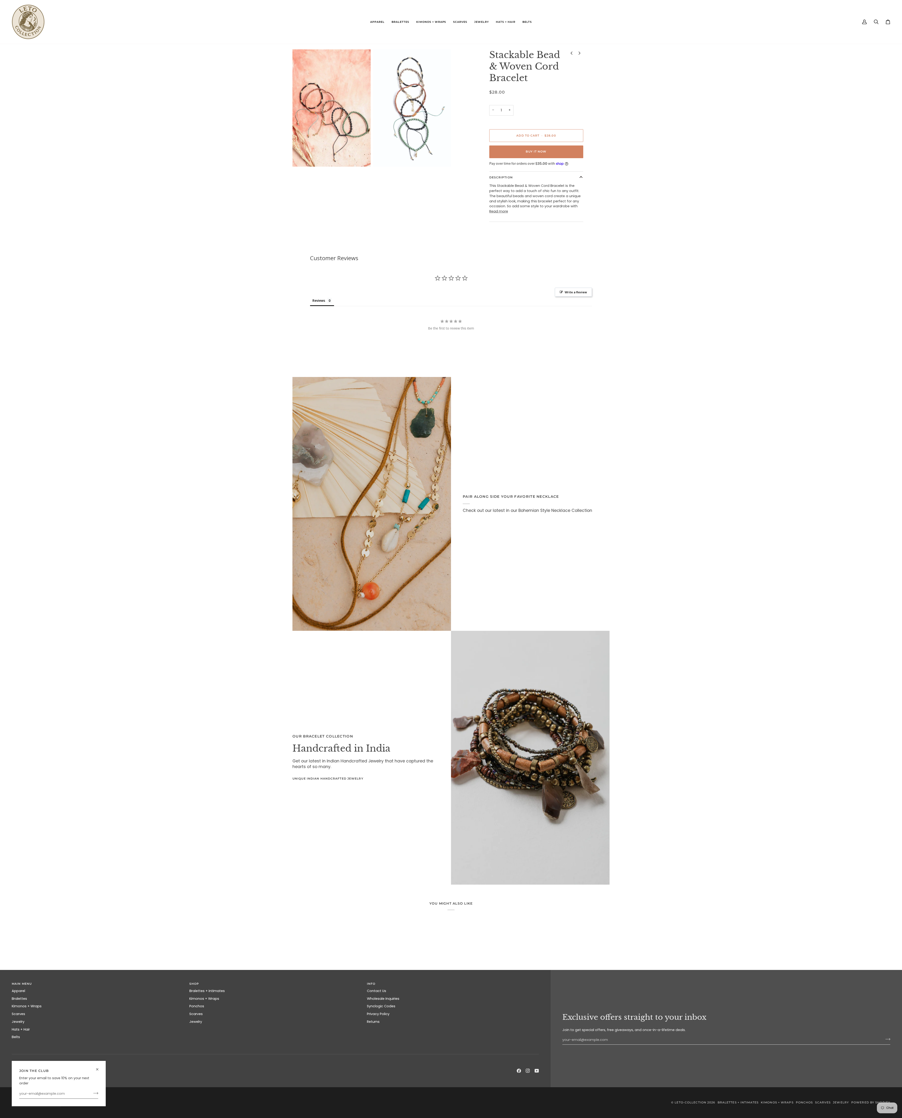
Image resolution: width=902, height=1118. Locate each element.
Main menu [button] (22, 983)
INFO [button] (371, 983)
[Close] (99, 1067)
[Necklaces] (371, 504)
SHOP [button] (194, 983)
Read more (498, 211)
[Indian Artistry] (530, 758)
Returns (373, 1021)
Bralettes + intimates (207, 991)
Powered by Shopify (870, 1102)
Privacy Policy (378, 1014)
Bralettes (19, 998)
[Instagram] (528, 1071)
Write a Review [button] (576, 292)
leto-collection (690, 1102)
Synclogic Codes (381, 1006)
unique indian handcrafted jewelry (327, 778)
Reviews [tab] (318, 300)
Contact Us (376, 991)
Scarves (18, 1014)
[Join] (94, 1093)
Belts (16, 1037)
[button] (377, 22)
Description (501, 177)
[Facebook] (519, 1071)
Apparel (18, 991)
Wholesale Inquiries (383, 998)
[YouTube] (537, 1071)
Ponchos (196, 1006)
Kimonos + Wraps (27, 1006)
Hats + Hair (21, 1029)
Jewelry (18, 1021)
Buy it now (536, 151)
